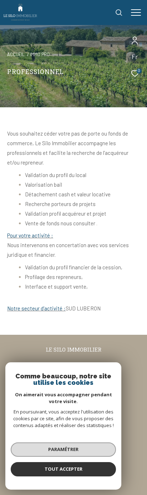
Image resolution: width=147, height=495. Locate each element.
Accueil (16, 54)
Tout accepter (63, 469)
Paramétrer (63, 449)
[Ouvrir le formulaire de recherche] (119, 12)
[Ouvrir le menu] (136, 12)
